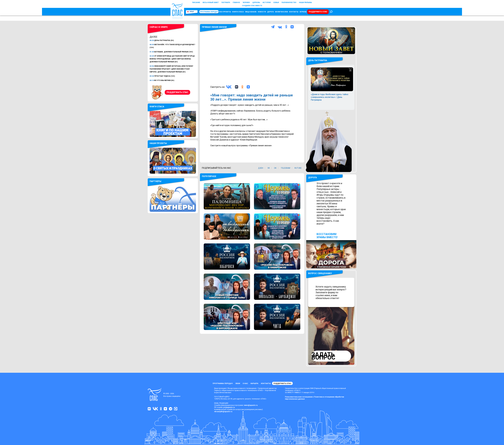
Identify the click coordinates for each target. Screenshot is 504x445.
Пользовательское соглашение (298, 397)
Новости (262, 12)
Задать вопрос (323, 356)
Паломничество (289, 2)
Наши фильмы (305, 2)
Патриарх (225, 2)
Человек (246, 2)
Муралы (303, 12)
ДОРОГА (312, 177)
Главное (236, 2)
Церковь (256, 2)
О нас (245, 383)
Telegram (285, 168)
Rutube (298, 168)
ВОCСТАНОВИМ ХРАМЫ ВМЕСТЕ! (327, 236)
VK (268, 168)
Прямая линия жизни (214, 27)
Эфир (191, 12)
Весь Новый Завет (211, 2)
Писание (196, 2)
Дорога (270, 12)
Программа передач (209, 12)
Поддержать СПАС (177, 92)
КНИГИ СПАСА (238, 12)
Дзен (260, 168)
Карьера (254, 383)
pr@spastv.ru (229, 407)
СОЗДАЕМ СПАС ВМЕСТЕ (252, 6)
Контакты (293, 12)
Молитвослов (281, 12)
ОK (275, 168)
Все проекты (225, 12)
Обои (237, 383)
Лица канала (250, 12)
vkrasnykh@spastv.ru (223, 411)
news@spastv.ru (251, 405)
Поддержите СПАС (318, 12)
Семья (276, 2)
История (267, 2)
